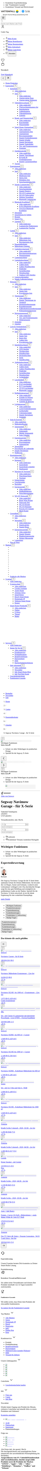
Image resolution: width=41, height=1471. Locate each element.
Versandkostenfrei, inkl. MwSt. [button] (12, 820)
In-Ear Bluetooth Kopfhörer (29, 206)
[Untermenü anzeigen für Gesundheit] (20, 513)
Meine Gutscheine (14, 50)
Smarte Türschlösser (26, 155)
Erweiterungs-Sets (25, 293)
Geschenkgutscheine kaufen (15, 1385)
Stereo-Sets (23, 178)
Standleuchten (24, 360)
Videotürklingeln (25, 113)
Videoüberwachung (22, 103)
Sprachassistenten (25, 189)
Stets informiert (15, 665)
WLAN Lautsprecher (27, 193)
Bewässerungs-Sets (26, 242)
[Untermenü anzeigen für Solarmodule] (25, 426)
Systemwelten (15, 584)
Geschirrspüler (20, 482)
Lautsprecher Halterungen (28, 226)
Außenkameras (24, 111)
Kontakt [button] (8, 1342)
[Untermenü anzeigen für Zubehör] (22, 221)
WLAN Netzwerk (21, 496)
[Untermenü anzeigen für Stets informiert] (23, 665)
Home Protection (11, 83)
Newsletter (18, 670)
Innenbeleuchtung (21, 345)
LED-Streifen (24, 349)
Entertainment (15, 166)
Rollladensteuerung (21, 393)
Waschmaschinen (25, 476)
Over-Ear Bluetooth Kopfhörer (26, 210)
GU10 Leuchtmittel (26, 388)
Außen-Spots (24, 265)
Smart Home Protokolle (18, 606)
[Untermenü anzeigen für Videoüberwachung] (30, 102)
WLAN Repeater (25, 507)
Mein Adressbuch (14, 47)
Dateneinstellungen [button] (12, 1429)
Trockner (22, 478)
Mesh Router (23, 511)
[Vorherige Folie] (3, 758)
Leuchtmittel (19, 380)
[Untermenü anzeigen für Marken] (13, 544)
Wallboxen (18, 453)
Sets (16, 94)
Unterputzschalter (25, 413)
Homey (17, 603)
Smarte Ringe (24, 527)
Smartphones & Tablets (23, 215)
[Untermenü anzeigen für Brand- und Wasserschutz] (35, 118)
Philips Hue (9, 1330)
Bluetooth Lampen (26, 390)
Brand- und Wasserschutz (24, 118)
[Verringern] (3, 824)
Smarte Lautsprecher (22, 185)
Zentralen (22, 148)
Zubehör (22, 115)
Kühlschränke (20, 480)
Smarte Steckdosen (26, 142)
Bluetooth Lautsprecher (27, 199)
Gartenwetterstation (22, 277)
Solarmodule (19, 427)
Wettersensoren (24, 320)
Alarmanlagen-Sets (26, 132)
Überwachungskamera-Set (28, 107)
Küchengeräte (20, 487)
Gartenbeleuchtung (21, 260)
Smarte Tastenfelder (26, 144)
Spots (21, 358)
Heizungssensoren (21, 313)
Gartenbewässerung (22, 249)
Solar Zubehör (24, 435)
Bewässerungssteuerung (27, 253)
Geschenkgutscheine (17, 676)
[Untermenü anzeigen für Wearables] (24, 520)
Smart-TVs (19, 219)
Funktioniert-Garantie (18, 678)
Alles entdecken (20, 91)
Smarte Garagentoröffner (28, 162)
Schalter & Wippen (26, 397)
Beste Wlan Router (26, 500)
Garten (12, 231)
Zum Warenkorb (7, 74)
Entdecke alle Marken (18, 576)
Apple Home (19, 591)
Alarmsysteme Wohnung (28, 100)
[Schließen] (8, 78)
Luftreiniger (19, 540)
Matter (17, 616)
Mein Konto (12, 39)
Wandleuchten (24, 353)
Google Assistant (21, 588)
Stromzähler (19, 446)
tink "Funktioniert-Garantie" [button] (15, 5)
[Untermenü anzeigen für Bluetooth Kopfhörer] (31, 202)
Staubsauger (23, 469)
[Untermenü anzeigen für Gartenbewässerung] (30, 248)
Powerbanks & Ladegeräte (24, 449)
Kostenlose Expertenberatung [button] (16, 3)
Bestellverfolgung (21, 657)
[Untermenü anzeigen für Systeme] (13, 579)
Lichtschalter (23, 411)
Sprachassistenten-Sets (27, 182)
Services (8, 643)
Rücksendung (19, 659)
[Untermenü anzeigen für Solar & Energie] (23, 419)
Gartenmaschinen (21, 258)
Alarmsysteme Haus (26, 98)
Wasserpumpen (24, 255)
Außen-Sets (23, 340)
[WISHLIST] (20, 60)
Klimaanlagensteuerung (27, 311)
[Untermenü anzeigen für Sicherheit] (19, 88)
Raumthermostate (25, 307)
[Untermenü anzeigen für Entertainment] (22, 166)
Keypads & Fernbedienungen (25, 158)
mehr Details (5, 899)
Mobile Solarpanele (26, 433)
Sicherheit (13, 89)
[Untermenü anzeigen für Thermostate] (25, 295)
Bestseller (8, 693)
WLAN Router (24, 505)
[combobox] (11, 24)
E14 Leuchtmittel (25, 384)
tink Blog (8, 1399)
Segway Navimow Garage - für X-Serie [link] (19, 733)
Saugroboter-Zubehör (27, 467)
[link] (7, 702)
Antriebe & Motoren (26, 402)
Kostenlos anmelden (8, 1415)
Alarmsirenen (24, 134)
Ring (7, 1332)
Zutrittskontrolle (20, 151)
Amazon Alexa (20, 593)
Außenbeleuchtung (21, 362)
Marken (8, 545)
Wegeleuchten (24, 273)
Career (7, 1397)
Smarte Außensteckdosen (24, 279)
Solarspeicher (24, 444)
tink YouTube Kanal (22, 674)
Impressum (9, 1427)
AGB (7, 1423)
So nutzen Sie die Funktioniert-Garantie (15, 1308)
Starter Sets (23, 336)
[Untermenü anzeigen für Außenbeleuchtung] (30, 362)
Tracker (17, 164)
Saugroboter (23, 465)
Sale (7, 698)
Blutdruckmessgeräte (26, 536)
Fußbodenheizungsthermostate (30, 309)
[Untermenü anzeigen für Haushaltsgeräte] (23, 455)
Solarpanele (23, 431)
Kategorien (9, 86)
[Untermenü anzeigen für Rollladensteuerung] (30, 393)
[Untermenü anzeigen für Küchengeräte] (26, 486)
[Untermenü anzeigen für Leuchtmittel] (25, 379)
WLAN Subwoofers (26, 195)
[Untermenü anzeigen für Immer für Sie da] (24, 647)
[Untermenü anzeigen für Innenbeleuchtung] (29, 344)
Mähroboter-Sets (25, 240)
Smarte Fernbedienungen (28, 138)
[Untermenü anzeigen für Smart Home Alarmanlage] (35, 127)
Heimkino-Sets (24, 180)
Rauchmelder (24, 123)
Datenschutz (9, 1425)
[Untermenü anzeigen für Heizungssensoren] (29, 313)
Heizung (13, 282)
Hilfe (16, 661)
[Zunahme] (27, 824)
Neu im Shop (15, 542)
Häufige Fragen (7, 932)
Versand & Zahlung (12, 1355)
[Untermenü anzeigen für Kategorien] (15, 85)
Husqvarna (9, 1326)
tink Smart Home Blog (23, 672)
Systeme (8, 579)
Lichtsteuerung (20, 404)
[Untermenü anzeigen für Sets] (19, 93)
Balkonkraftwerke (21, 424)
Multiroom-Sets (24, 176)
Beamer (17, 217)
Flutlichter (22, 269)
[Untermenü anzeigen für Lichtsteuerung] (27, 404)
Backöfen (18, 484)
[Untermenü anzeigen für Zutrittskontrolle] (28, 150)
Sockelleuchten (24, 271)
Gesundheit (14, 513)
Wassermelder (24, 125)
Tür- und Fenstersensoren (28, 146)
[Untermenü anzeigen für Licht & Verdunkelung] (28, 326)
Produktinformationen (9, 922)
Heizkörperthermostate (27, 304)
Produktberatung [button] (7, 1269)
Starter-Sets (23, 291)
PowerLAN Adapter (26, 509)
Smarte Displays (25, 191)
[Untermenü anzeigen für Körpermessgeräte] (29, 529)
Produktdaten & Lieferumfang (11, 929)
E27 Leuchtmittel (25, 386)
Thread (17, 614)
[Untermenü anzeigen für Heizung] (18, 281)
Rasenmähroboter (21, 244)
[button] (20, 40)
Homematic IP (20, 599)
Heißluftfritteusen (25, 491)
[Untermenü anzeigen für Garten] (17, 230)
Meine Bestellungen (15, 41)
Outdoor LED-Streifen (27, 275)
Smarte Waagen (24, 534)
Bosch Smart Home (22, 597)
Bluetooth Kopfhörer (22, 202)
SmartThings (19, 595)
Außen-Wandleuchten (27, 267)
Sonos (7, 1320)
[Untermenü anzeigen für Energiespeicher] (28, 437)
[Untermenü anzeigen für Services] (13, 642)
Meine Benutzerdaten (15, 44)
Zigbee (17, 610)
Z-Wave (17, 612)
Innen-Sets (23, 338)
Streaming (18, 213)
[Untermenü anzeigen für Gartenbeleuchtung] (30, 260)
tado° (7, 1328)
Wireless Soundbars (26, 197)
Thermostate (19, 296)
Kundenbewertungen (8, 927)
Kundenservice (20, 652)
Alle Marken (10, 1318)
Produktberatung (21, 654)
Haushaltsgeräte (15, 455)
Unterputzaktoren (25, 400)
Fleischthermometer (26, 493)
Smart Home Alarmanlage (24, 127)
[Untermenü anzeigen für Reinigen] (23, 460)
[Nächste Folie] (3, 765)
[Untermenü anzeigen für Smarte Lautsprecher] (31, 184)
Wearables (18, 521)
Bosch (7, 1324)
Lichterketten (24, 377)
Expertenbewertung (8, 924)
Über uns (8, 1395)
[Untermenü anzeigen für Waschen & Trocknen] (32, 471)
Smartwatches (24, 525)
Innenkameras (24, 109)
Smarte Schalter (24, 140)
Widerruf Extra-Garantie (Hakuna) (17, 1351)
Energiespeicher (20, 438)
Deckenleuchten (25, 356)
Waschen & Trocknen (22, 472)
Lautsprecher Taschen (27, 228)
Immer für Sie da (16, 648)
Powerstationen (24, 442)
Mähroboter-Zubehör (22, 246)
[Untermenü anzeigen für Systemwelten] (22, 584)
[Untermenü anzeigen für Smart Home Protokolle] (29, 605)
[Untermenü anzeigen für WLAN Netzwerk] (29, 495)
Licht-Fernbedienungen (27, 409)
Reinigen (18, 460)
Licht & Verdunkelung (18, 327)
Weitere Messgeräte (26, 538)
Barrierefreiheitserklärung (24, 663)
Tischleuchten (24, 351)
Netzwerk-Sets (24, 503)
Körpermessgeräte (21, 530)
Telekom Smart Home (22, 601)
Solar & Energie (16, 420)
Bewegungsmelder (26, 136)
